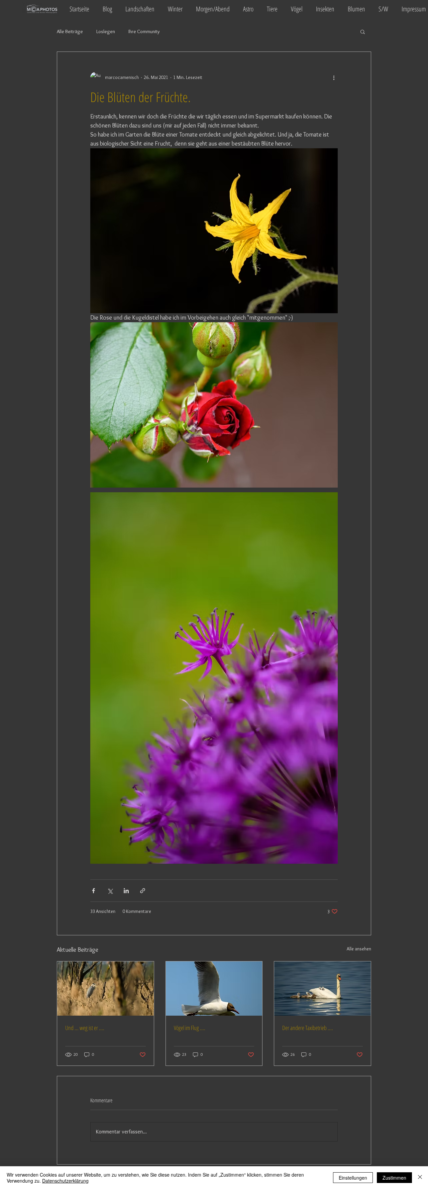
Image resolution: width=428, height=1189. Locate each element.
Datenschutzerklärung (65, 1180)
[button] (362, 31)
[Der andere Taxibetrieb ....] (322, 988)
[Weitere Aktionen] (334, 77)
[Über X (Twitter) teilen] (110, 890)
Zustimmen (394, 1177)
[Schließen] (420, 1178)
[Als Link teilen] (142, 890)
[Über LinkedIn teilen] (126, 890)
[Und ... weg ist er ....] (105, 988)
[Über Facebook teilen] (93, 890)
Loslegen (105, 31)
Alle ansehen (359, 949)
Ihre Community (143, 31)
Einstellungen (353, 1177)
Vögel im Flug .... (189, 1028)
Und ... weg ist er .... (84, 1028)
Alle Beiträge (70, 31)
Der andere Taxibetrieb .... (307, 1028)
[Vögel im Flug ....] (214, 988)
